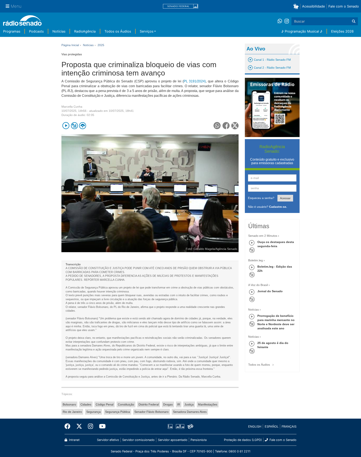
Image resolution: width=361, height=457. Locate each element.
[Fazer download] (82, 126)
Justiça (189, 404)
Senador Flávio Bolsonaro (151, 411)
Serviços (146, 31)
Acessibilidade (313, 6)
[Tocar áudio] (66, 126)
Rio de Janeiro (72, 411)
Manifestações (207, 404)
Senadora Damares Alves (190, 411)
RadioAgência (85, 31)
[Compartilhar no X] (235, 125)
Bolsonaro (69, 404)
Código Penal (104, 404)
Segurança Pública (117, 411)
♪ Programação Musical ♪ (301, 31)
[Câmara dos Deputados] (171, 426)
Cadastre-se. (278, 206)
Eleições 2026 (342, 31)
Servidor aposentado (172, 440)
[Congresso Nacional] (180, 426)
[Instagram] (287, 21)
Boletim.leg (255, 260)
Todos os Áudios (117, 31)
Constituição (126, 404)
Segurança (93, 411)
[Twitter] (79, 426)
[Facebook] (69, 426)
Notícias (58, 31)
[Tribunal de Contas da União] (189, 426)
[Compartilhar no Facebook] (226, 126)
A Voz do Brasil (258, 285)
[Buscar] (354, 21)
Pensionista (199, 440)
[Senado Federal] (180, 6)
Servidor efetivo (108, 440)
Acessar (285, 198)
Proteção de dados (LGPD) (243, 440)
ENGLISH (254, 426)
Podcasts (36, 31)
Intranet (74, 440)
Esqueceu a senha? (261, 198)
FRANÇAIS (289, 426)
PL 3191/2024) (195, 81)
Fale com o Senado (343, 6)
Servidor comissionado (138, 440)
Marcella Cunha (71, 106)
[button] (296, 6)
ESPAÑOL (271, 426)
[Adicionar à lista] (74, 126)
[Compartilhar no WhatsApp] (217, 126)
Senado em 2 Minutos (262, 235)
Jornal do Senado (270, 291)
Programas (11, 31)
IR (178, 404)
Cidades (85, 404)
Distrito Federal (149, 404)
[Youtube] (101, 426)
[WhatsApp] (281, 21)
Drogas (168, 404)
